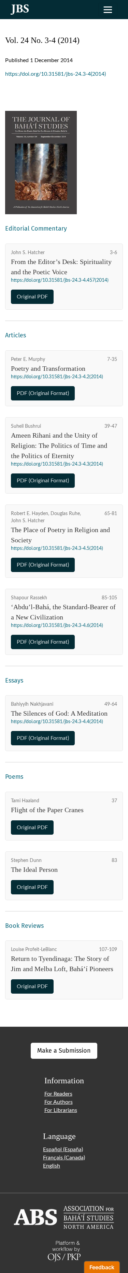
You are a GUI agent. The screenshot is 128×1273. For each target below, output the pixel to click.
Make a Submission (64, 1050)
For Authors (58, 1102)
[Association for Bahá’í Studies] (64, 1216)
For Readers (58, 1094)
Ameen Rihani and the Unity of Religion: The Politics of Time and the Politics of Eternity (59, 445)
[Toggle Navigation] (107, 9)
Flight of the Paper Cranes (47, 810)
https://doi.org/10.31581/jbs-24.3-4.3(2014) (57, 464)
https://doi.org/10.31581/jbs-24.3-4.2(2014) (57, 377)
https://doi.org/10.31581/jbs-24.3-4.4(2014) (57, 721)
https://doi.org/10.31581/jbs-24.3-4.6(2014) (57, 625)
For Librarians (60, 1110)
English (51, 1166)
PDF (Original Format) (43, 393)
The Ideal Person (34, 869)
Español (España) (63, 1149)
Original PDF (32, 296)
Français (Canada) (64, 1157)
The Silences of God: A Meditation (59, 713)
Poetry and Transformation (48, 368)
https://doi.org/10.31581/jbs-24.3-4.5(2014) (57, 548)
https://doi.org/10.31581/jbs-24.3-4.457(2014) (60, 280)
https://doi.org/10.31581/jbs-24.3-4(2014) (55, 74)
